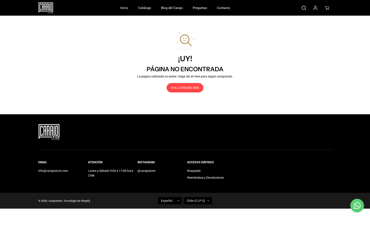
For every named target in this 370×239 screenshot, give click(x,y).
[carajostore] (45, 8)
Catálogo (144, 8)
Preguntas (200, 8)
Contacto (223, 8)
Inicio (124, 8)
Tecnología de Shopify (76, 200)
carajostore (55, 200)
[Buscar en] (304, 8)
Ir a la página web (185, 87)
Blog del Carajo (172, 8)
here (197, 76)
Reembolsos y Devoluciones (205, 177)
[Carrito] (327, 8)
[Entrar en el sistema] (315, 8)
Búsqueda (194, 170)
